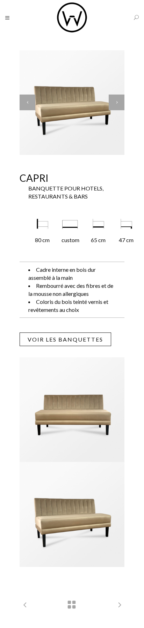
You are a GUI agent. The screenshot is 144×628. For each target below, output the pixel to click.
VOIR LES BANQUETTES (65, 339)
